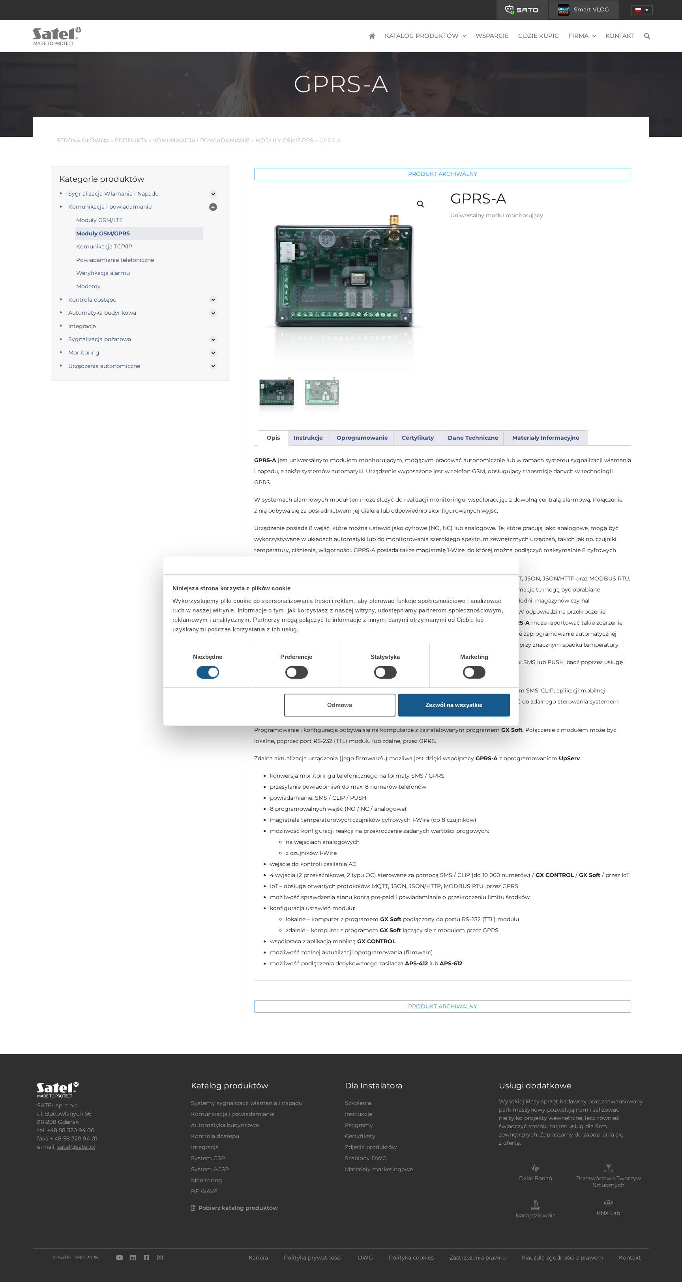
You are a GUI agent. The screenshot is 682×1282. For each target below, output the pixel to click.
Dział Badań (535, 1178)
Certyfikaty (360, 1136)
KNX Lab (608, 1213)
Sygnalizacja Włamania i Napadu (113, 193)
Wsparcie (492, 35)
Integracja (82, 326)
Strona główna (83, 140)
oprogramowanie (362, 437)
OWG (365, 1257)
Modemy (88, 286)
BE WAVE (204, 1191)
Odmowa (339, 705)
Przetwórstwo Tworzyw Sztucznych (608, 1182)
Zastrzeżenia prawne (478, 1257)
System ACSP (210, 1169)
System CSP (208, 1158)
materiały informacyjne (545, 437)
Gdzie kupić (538, 35)
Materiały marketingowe (379, 1169)
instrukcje (308, 437)
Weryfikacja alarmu (103, 272)
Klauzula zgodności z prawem (562, 1257)
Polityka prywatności (313, 1257)
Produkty (131, 140)
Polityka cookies (411, 1257)
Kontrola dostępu (92, 299)
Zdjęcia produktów (371, 1147)
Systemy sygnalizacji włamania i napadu (246, 1103)
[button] (642, 10)
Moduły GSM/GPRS (284, 140)
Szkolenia (358, 1103)
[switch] (296, 672)
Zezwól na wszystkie (453, 705)
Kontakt (620, 35)
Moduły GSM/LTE (99, 220)
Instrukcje (358, 1114)
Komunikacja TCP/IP (104, 246)
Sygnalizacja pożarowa (99, 339)
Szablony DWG (366, 1158)
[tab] (273, 438)
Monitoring (83, 352)
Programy (359, 1125)
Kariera (258, 1257)
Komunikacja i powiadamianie (201, 140)
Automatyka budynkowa (102, 312)
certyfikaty (418, 437)
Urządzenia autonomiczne (104, 365)
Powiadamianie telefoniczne (115, 259)
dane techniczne (473, 437)
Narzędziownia (535, 1215)
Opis (273, 437)
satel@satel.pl (76, 1146)
